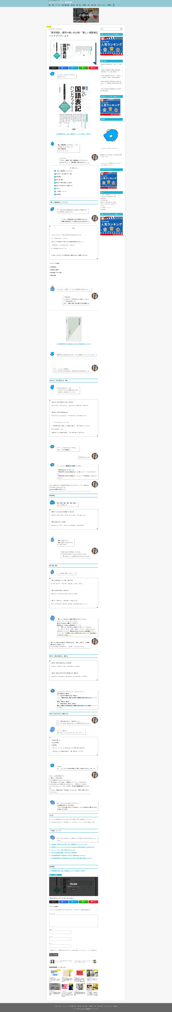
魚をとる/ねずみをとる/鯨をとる (63, 185)
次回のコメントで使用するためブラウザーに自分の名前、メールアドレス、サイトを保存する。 (74, 950)
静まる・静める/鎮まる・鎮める (63, 182)
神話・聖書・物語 (65, 5)
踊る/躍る (58, 176)
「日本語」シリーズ (60, 191)
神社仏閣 (73, 5)
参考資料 (58, 194)
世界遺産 (84, 5)
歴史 (53, 5)
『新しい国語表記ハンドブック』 (64, 170)
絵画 (50, 5)
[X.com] (73, 889)
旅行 (89, 5)
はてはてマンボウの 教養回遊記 (60, 2)
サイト (50, 943)
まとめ (57, 188)
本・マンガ (58, 5)
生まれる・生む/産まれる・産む (63, 173)
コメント (52, 913)
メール (50, 936)
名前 (50, 929)
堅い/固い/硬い (59, 179)
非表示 (76, 168)
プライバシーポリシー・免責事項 (104, 5)
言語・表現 (78, 5)
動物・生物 (93, 5)
